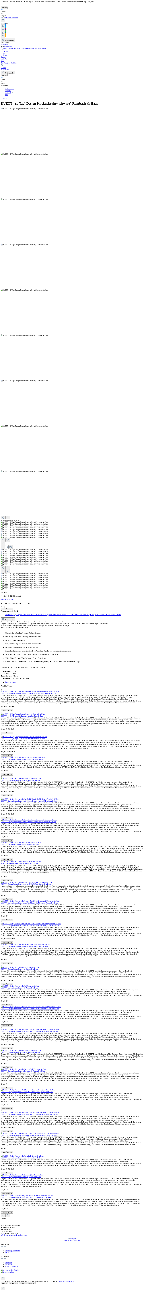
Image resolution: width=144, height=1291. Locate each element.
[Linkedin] (5, 32)
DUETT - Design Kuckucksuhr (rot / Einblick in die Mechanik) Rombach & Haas (28, 822)
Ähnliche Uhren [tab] (10, 682)
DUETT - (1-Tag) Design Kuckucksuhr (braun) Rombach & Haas (23, 739)
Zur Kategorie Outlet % (9, 63)
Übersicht (4, 48)
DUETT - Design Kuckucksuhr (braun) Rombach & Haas (20, 780)
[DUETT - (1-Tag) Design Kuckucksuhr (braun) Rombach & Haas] (24, 737)
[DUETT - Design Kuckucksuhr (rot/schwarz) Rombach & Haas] (23, 757)
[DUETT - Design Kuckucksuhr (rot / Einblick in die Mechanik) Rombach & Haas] (29, 820)
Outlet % (4, 98)
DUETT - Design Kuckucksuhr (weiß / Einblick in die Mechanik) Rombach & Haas (29, 693)
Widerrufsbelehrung (11, 1266)
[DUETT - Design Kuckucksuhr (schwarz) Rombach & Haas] (22, 1175)
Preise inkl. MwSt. (7, 599)
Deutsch (3, 12)
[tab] (63, 615)
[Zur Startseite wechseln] (9, 18)
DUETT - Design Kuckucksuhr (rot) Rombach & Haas (19, 969)
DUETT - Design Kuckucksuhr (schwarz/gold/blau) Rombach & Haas (24, 946)
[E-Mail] (5, 34)
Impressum (8, 1263)
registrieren (8, 46)
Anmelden (4, 44)
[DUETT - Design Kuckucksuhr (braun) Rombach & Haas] (21, 778)
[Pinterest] (5, 29)
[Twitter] (5, 27)
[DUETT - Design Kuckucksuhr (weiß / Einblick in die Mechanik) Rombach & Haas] (30, 691)
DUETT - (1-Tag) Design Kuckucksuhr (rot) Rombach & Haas (22, 716)
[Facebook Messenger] (5, 25)
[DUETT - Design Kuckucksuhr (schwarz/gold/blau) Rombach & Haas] (25, 944)
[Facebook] (5, 23)
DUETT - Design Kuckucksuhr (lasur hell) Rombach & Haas (21, 1158)
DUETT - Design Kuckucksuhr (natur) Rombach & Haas (20, 844)
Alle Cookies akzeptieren (27, 1283)
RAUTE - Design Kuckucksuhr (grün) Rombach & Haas (20, 863)
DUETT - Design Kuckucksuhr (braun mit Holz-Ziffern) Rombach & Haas (26, 1197)
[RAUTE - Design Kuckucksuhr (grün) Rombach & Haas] (21, 861)
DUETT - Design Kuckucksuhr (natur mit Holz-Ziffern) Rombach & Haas (26, 884)
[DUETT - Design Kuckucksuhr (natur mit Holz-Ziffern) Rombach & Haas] (26, 882)
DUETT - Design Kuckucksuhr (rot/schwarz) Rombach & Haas (22, 759)
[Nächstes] (7, 517)
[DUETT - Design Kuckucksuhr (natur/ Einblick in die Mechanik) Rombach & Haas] (30, 1133)
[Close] (3, 543)
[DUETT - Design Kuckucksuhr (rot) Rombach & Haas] (20, 967)
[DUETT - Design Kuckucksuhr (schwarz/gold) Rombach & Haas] (23, 1069)
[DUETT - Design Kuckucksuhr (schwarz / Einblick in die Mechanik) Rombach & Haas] (31, 924)
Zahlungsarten (32, 48)
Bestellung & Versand (12, 1251)
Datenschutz (9, 1264)
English (3, 16)
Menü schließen (9, 40)
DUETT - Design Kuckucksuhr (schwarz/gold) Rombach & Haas (23, 1071)
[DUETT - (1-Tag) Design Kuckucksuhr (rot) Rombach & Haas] (23, 714)
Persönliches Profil (14, 48)
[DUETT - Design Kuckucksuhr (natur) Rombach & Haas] (21, 842)
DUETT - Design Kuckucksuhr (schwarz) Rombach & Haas (21, 1177)
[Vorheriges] (3, 517)
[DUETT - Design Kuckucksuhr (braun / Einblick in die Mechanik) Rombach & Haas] (30, 901)
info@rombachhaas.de (8, 1235)
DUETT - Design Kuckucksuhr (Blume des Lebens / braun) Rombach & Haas (27, 1092)
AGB (7, 1252)
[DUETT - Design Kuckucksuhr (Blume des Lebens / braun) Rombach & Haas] (28, 1090)
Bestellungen (41, 48)
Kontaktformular (21, 1235)
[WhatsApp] (5, 30)
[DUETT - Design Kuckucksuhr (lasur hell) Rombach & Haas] (22, 1156)
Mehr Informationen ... (66, 1281)
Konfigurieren (13, 1283)
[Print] (5, 36)
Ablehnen (4, 1283)
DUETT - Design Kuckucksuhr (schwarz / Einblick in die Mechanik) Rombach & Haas (30, 925)
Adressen (23, 48)
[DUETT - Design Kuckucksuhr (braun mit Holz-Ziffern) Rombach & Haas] (27, 1196)
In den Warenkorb (7, 609)
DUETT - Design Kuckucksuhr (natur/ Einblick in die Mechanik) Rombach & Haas (29, 1135)
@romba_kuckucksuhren (72, 1240)
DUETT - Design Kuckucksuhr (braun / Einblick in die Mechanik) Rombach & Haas (29, 903)
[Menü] (3, 20)
